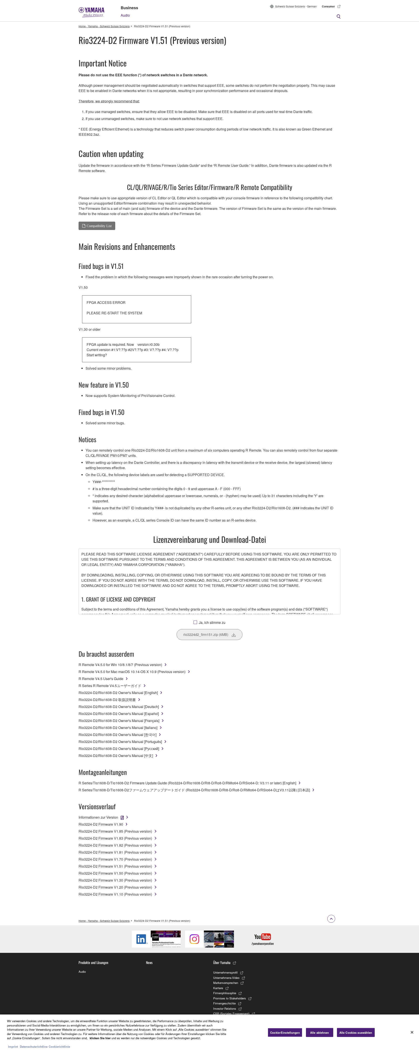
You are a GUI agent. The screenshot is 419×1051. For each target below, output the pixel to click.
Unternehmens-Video (226, 978)
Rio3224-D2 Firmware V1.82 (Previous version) (115, 845)
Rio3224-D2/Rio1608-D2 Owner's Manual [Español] (119, 713)
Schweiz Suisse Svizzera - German (296, 6)
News (149, 962)
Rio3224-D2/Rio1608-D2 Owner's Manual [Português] (120, 741)
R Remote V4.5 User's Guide (101, 678)
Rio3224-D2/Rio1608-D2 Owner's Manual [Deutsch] (119, 706)
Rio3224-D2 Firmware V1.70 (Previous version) (115, 859)
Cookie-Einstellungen (285, 1032)
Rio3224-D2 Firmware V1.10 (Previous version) (115, 894)
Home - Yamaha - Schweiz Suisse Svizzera (104, 26)
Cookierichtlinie (59, 1046)
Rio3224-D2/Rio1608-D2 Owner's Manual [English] (118, 692)
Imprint (13, 1046)
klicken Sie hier (100, 1038)
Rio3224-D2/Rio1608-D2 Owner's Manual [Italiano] (118, 727)
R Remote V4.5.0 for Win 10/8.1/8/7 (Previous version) (120, 664)
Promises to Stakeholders (229, 998)
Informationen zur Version (98, 817)
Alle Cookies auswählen (355, 1032)
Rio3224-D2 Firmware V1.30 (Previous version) (115, 880)
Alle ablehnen (319, 1032)
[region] (209, 1032)
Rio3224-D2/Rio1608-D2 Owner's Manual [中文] (116, 755)
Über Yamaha (221, 962)
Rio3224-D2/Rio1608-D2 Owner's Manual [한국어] (117, 734)
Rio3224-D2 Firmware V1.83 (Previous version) (115, 838)
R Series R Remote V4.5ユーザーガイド (110, 685)
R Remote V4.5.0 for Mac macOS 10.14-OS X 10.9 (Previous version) (132, 671)
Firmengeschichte (224, 1003)
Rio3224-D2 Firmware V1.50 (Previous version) (115, 873)
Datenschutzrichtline (34, 1046)
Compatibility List (99, 226)
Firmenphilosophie (224, 993)
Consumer (328, 6)
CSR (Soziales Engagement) (231, 1013)
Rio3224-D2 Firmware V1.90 (101, 824)
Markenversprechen (225, 983)
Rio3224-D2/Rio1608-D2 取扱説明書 (107, 699)
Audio (125, 15)
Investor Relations (224, 1008)
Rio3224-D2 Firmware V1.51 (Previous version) (115, 866)
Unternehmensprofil (225, 972)
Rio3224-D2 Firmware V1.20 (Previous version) (115, 887)
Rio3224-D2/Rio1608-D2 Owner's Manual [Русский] (119, 748)
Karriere (218, 988)
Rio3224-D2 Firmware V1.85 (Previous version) (115, 831)
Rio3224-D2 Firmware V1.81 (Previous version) (115, 852)
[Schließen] (412, 1032)
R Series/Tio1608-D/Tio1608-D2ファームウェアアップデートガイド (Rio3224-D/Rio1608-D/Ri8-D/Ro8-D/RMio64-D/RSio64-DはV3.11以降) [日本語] (194, 789)
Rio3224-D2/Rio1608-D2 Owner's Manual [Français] (119, 720)
